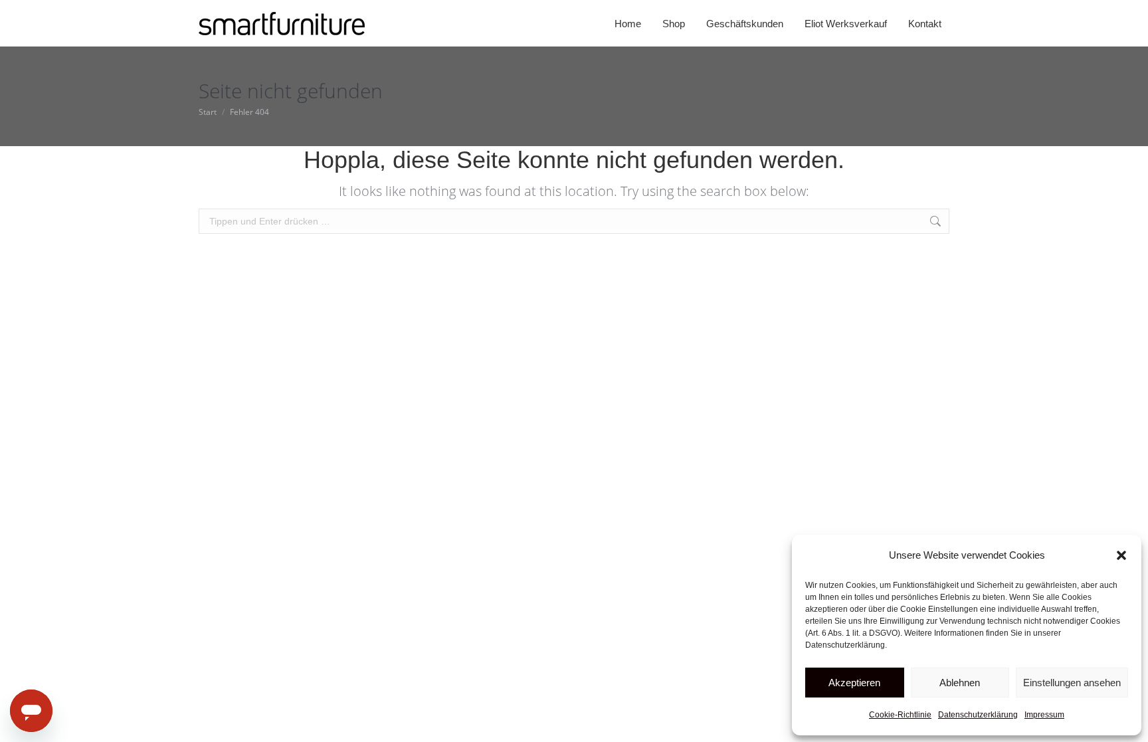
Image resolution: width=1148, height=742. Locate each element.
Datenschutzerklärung (978, 714)
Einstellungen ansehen (1072, 682)
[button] (1121, 555)
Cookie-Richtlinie (900, 714)
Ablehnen (959, 682)
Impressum (1044, 714)
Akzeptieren (854, 682)
